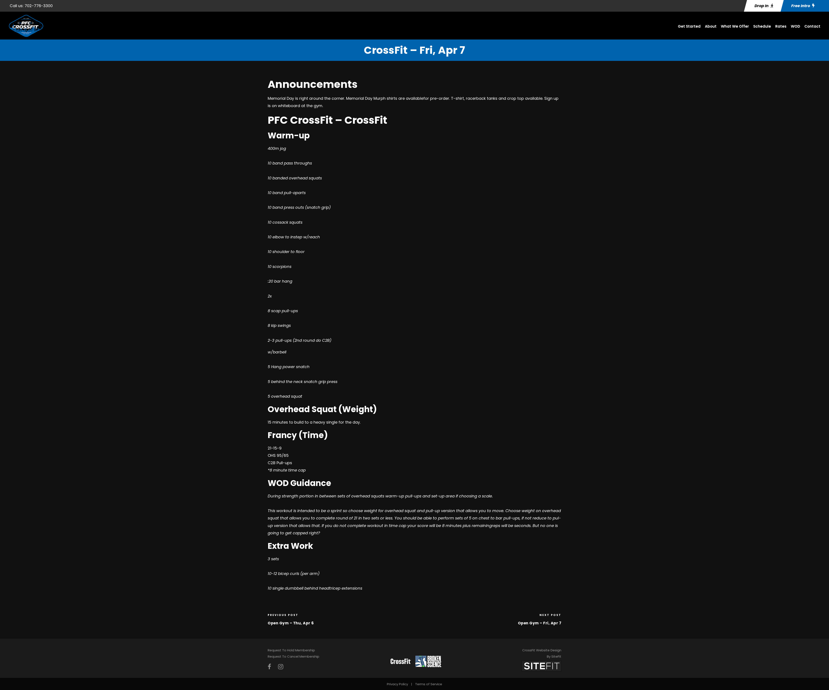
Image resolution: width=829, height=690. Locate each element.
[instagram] (280, 667)
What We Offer (735, 26)
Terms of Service (428, 684)
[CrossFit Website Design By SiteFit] (541, 666)
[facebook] (269, 667)
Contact (812, 26)
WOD (795, 26)
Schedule (762, 26)
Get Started (689, 26)
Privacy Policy (397, 684)
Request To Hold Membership (291, 650)
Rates (780, 26)
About (711, 26)
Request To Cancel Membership (293, 656)
